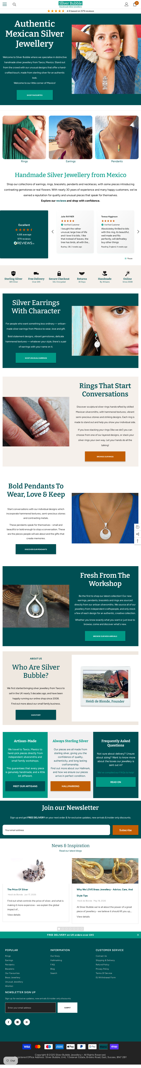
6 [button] (78, 929)
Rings (24, 161)
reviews (61, 200)
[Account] (126, 4)
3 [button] (67, 929)
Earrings (70, 161)
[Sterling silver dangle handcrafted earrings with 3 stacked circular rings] (70, 137)
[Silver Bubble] (105, 331)
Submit (67, 1008)
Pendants (117, 161)
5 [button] (74, 929)
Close (138, 935)
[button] (53, 232)
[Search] (14, 4)
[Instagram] (17, 1022)
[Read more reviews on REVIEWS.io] (24, 243)
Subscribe (125, 830)
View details (13, 914)
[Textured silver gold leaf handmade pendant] (117, 137)
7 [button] (82, 929)
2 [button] (63, 929)
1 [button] (59, 929)
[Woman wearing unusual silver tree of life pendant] (106, 59)
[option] (24, 139)
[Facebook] (8, 1022)
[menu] (5, 4)
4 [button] (70, 929)
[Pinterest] (26, 1022)
